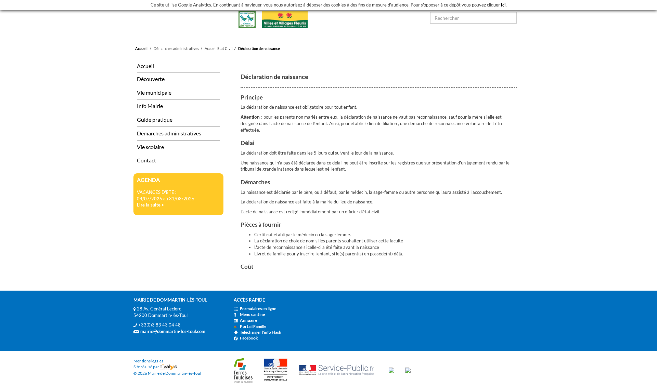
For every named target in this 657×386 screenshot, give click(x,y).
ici (503, 5)
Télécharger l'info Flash (260, 332)
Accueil (141, 48)
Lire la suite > (150, 205)
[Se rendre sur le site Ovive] (408, 369)
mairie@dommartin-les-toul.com (172, 331)
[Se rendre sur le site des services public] (338, 369)
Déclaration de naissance (259, 48)
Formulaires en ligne (258, 308)
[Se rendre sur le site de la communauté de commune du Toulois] (243, 369)
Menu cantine (252, 314)
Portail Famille (253, 326)
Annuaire (248, 320)
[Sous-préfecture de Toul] (275, 369)
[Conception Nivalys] (168, 366)
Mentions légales (148, 360)
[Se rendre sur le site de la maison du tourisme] (391, 369)
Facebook (249, 338)
